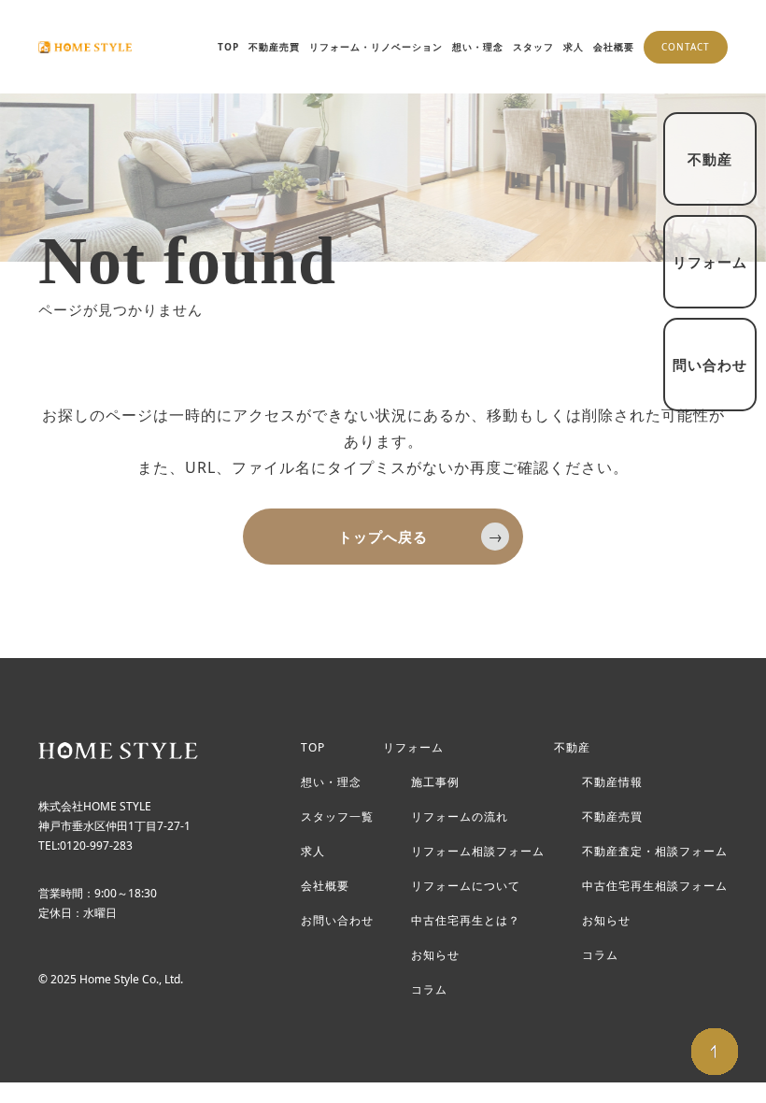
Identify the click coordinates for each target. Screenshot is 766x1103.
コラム (429, 990)
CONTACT (685, 46)
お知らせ (435, 955)
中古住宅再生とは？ (465, 920)
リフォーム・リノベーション (376, 46)
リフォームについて (465, 886)
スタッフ (533, 46)
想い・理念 (478, 46)
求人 (573, 46)
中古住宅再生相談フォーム (655, 886)
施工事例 (435, 782)
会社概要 (613, 46)
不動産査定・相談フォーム (655, 851)
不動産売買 (274, 46)
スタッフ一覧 (337, 817)
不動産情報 (612, 782)
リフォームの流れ (459, 817)
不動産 (572, 747)
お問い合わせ (337, 920)
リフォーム (413, 747)
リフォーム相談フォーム (478, 851)
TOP (228, 46)
